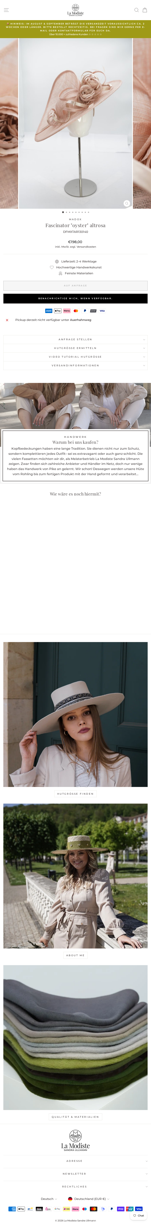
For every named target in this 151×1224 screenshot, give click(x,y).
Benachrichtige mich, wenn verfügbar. (75, 298)
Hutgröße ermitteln (75, 348)
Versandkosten (86, 246)
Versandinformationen (75, 365)
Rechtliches (74, 1186)
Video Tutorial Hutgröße (75, 356)
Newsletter (74, 1173)
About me (75, 955)
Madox (75, 219)
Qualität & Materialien (75, 1116)
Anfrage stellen (75, 339)
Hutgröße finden (75, 793)
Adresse (74, 1161)
